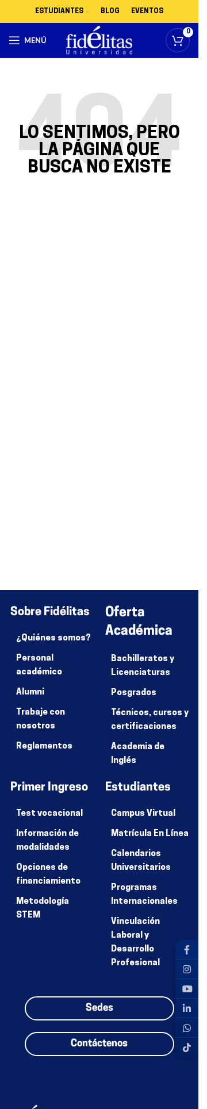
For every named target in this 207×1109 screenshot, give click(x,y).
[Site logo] (99, 40)
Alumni (30, 692)
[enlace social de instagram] (186, 969)
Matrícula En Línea (150, 834)
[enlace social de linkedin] (186, 1008)
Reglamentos (44, 746)
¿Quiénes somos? (53, 638)
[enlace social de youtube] (186, 989)
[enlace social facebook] (186, 950)
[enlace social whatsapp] (186, 1028)
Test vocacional (49, 813)
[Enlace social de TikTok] (186, 1047)
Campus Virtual (143, 813)
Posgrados (133, 693)
